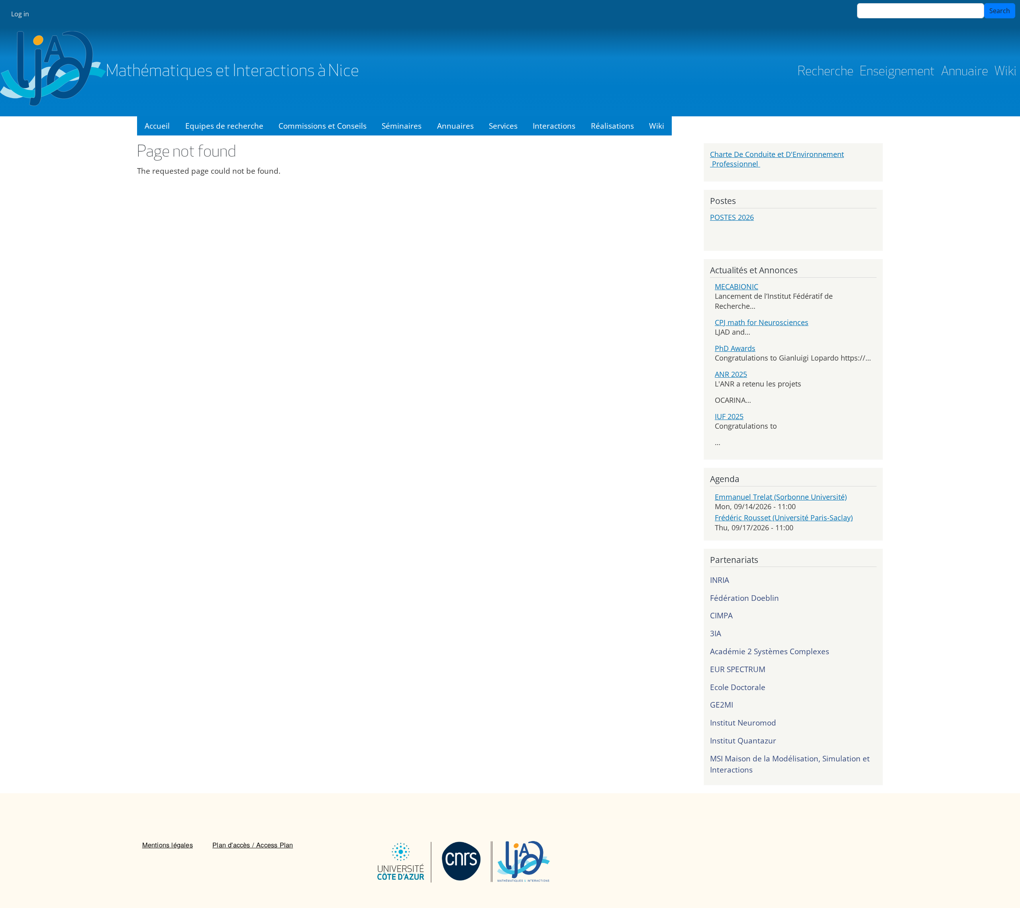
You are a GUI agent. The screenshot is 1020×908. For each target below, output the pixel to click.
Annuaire (964, 72)
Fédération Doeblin (744, 597)
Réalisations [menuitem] (612, 125)
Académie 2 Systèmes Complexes (769, 651)
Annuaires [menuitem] (455, 125)
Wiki (1005, 72)
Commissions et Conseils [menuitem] (323, 125)
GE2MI (721, 704)
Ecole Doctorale (737, 687)
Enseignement (897, 72)
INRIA (719, 580)
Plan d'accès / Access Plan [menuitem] (252, 844)
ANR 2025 (731, 374)
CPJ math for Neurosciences (761, 322)
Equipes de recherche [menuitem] (224, 125)
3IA (715, 633)
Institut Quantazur (743, 740)
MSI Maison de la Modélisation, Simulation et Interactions (790, 764)
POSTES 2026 (732, 217)
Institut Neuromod (743, 722)
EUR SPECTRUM (737, 669)
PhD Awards (735, 348)
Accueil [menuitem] (157, 125)
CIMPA (721, 615)
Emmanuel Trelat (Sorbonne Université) (781, 497)
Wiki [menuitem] (656, 125)
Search (999, 10)
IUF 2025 (729, 416)
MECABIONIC (736, 286)
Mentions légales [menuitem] (167, 844)
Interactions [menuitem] (554, 125)
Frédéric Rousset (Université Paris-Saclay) (784, 517)
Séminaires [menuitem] (402, 125)
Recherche (825, 72)
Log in (20, 14)
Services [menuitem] (503, 125)
